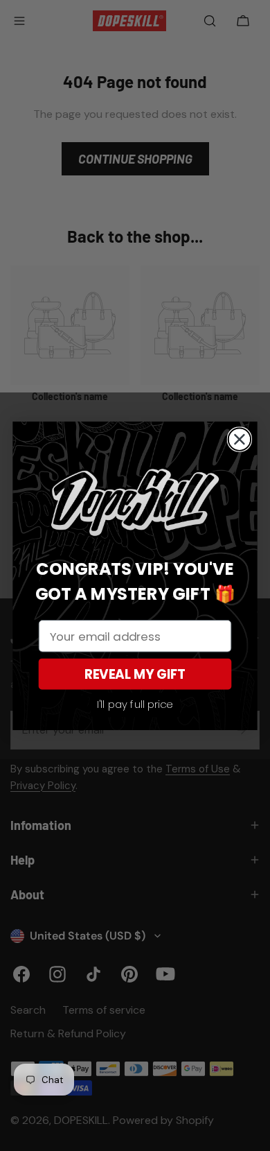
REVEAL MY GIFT (135, 674)
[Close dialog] (239, 439)
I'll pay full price (135, 704)
